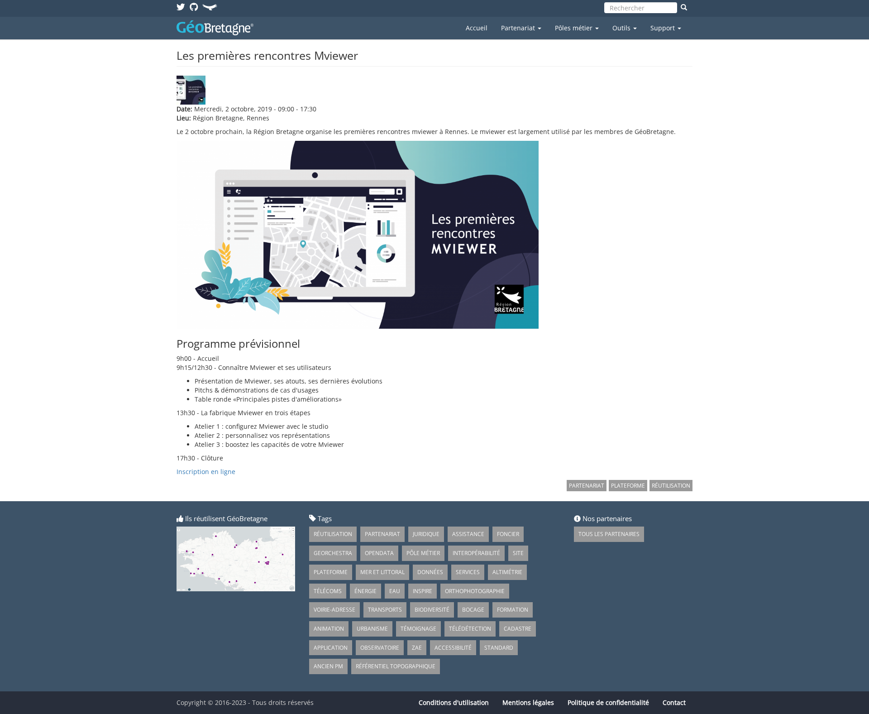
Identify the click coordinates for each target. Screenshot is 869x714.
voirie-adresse (334, 609)
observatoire (379, 648)
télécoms (328, 591)
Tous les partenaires (609, 534)
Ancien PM (328, 666)
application (331, 648)
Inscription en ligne (206, 471)
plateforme (628, 485)
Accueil (476, 28)
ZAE (417, 648)
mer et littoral (382, 572)
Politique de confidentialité (608, 702)
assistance (468, 534)
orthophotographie (475, 591)
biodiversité (432, 609)
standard (498, 648)
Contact (674, 702)
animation (329, 629)
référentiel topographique (395, 666)
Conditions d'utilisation (454, 702)
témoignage (418, 629)
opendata (379, 553)
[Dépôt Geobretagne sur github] (194, 6)
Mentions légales (528, 702)
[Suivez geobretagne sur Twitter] (181, 6)
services (468, 572)
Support (663, 28)
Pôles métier (574, 28)
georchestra (333, 553)
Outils (622, 28)
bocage (473, 609)
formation (512, 609)
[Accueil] (218, 27)
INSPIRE (422, 591)
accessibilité (453, 648)
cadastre (517, 629)
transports (385, 609)
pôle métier (423, 553)
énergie (365, 591)
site (518, 553)
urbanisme (372, 629)
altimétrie (507, 572)
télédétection (470, 629)
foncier (508, 534)
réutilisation (671, 485)
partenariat (586, 485)
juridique (426, 534)
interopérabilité (476, 553)
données (430, 572)
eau (394, 591)
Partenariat (519, 28)
